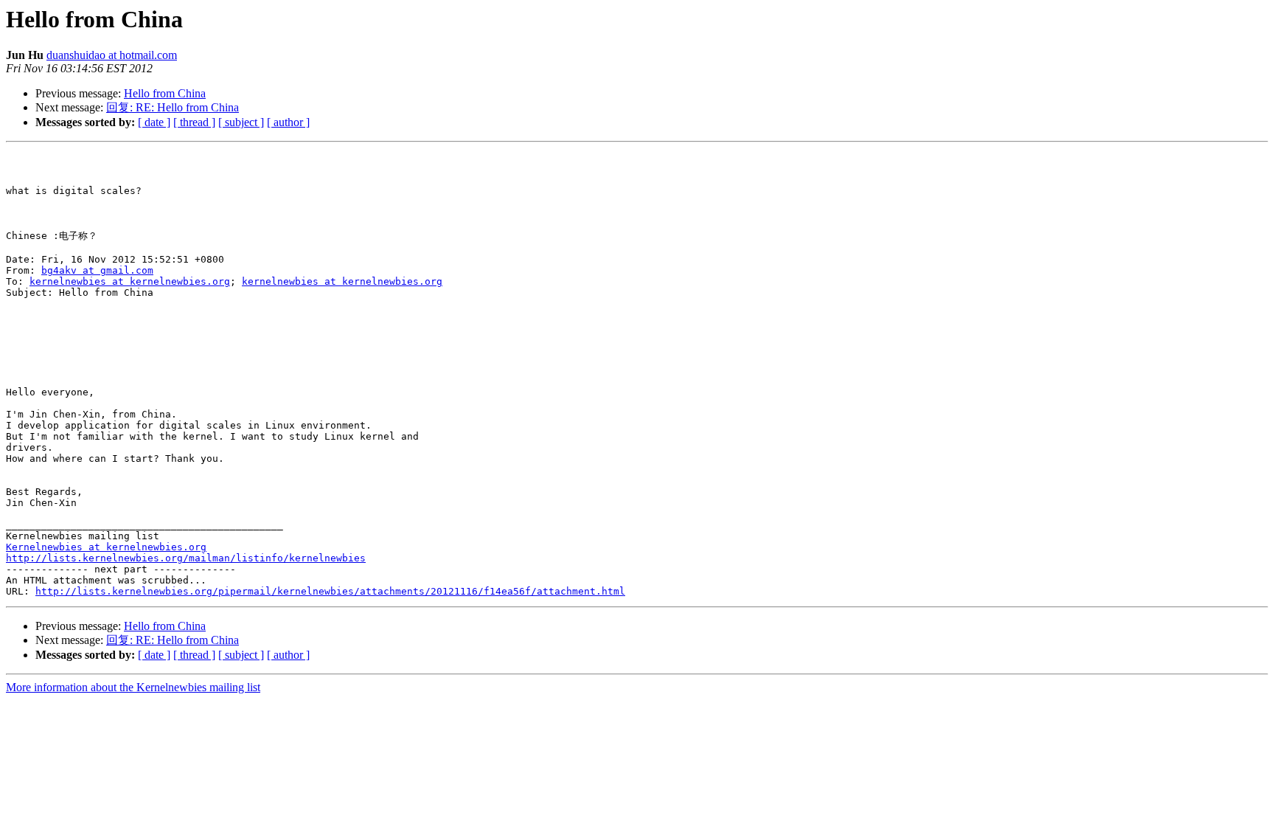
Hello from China (165, 93)
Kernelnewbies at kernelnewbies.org (106, 547)
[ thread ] (194, 122)
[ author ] (288, 122)
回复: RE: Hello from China (172, 107)
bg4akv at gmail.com (97, 270)
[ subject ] (241, 122)
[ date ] (154, 122)
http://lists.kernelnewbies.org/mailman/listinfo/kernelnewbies (186, 558)
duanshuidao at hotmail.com (111, 55)
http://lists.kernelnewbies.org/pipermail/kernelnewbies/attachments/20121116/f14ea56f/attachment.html (330, 591)
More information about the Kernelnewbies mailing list (133, 687)
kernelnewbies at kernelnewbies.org (129, 281)
